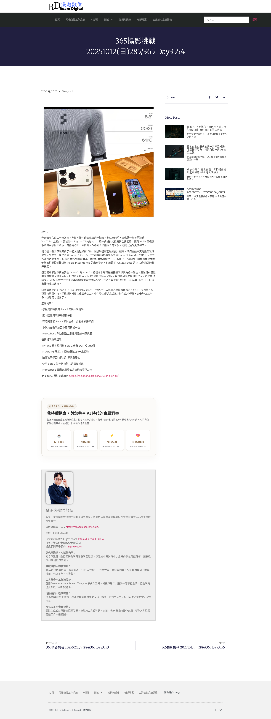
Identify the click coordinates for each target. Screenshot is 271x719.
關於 (106, 19)
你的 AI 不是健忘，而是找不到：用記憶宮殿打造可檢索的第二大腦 (206, 128)
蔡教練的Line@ (172, 692)
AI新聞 (94, 19)
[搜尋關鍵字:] (226, 19)
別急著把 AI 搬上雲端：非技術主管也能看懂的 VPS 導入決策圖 (206, 171)
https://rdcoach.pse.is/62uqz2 (82, 526)
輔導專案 (142, 19)
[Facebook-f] (215, 710)
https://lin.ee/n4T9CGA (91, 539)
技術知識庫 (125, 19)
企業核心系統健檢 (162, 19)
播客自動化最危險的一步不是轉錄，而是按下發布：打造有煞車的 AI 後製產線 (207, 149)
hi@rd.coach (75, 546)
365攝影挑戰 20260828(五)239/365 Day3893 (206, 191)
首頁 (57, 19)
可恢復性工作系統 (75, 19)
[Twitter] (221, 710)
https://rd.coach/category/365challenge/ (94, 375)
